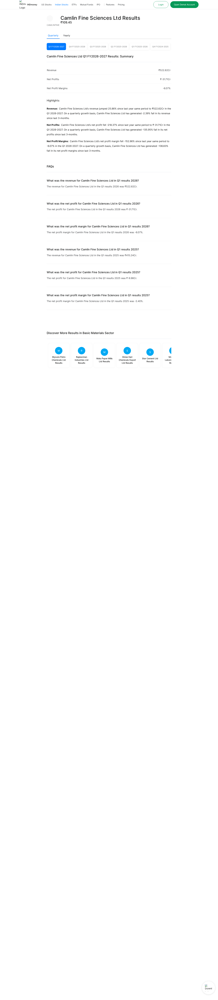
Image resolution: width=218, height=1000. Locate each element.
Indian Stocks (61, 4)
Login (161, 4)
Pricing (121, 4)
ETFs (74, 4)
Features (110, 4)
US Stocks (46, 4)
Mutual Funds (86, 4)
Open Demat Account (184, 4)
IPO (98, 4)
